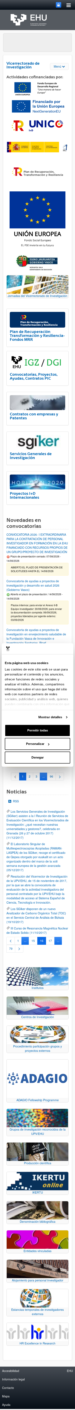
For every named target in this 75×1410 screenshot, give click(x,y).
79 (12, 949)
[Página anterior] (10, 941)
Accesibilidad (10, 1371)
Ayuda (6, 1405)
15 (34, 941)
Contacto (8, 1388)
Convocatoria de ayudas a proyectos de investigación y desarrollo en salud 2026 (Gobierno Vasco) (32, 585)
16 (43, 941)
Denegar (37, 757)
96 (53, 777)
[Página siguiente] (60, 776)
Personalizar (35, 744)
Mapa (6, 1396)
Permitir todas (37, 730)
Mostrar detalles (50, 717)
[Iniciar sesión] (58, 4)
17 (52, 941)
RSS (16, 801)
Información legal (13, 1379)
